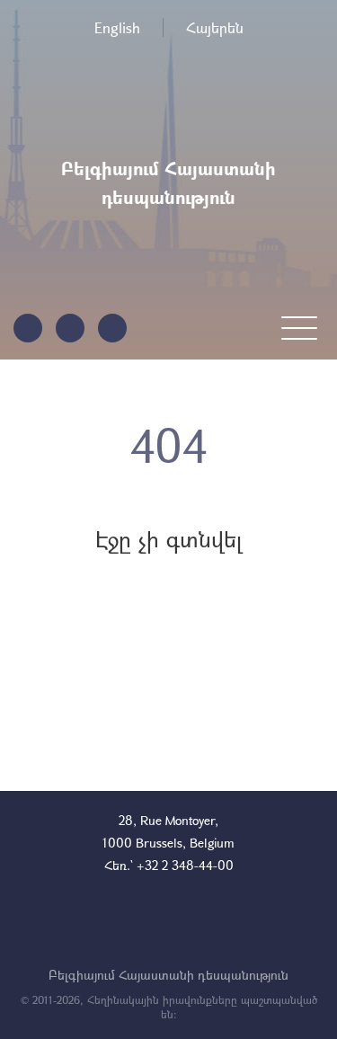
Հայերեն (215, 27)
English (117, 27)
